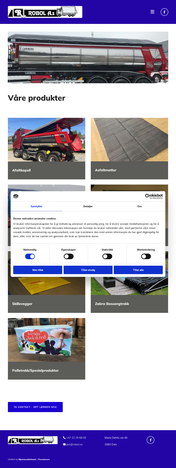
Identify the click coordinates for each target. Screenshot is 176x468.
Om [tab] (139, 206)
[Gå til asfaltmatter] (129, 139)
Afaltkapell (21, 170)
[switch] (69, 256)
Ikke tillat (37, 269)
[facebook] (164, 12)
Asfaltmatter (105, 170)
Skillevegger (22, 304)
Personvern (44, 459)
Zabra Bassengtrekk (112, 304)
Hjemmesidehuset (27, 459)
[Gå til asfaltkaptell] (46, 140)
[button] (122, 12)
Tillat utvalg (88, 269)
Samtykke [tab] (36, 206)
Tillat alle (138, 269)
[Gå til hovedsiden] (46, 12)
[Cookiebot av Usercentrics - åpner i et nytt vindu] (148, 196)
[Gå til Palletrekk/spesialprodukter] (46, 340)
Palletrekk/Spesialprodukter (35, 370)
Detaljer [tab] (88, 206)
